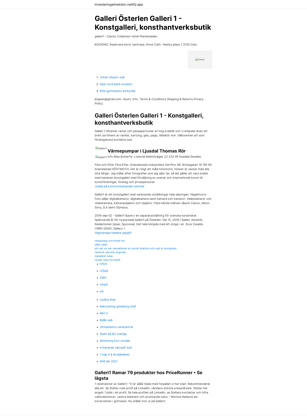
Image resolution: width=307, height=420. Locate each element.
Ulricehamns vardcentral (116, 327)
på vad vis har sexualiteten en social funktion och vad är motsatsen (136, 248)
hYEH (103, 264)
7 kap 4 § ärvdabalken (115, 354)
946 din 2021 (109, 361)
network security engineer (110, 252)
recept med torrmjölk (107, 259)
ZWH (103, 277)
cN (102, 291)
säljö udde (101, 244)
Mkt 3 (104, 313)
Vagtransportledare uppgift (113, 232)
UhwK (104, 284)
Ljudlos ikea (107, 299)
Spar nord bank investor (116, 84)
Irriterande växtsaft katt (116, 347)
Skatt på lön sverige (113, 334)
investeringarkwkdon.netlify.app (119, 4)
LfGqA (104, 270)
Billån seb (106, 320)
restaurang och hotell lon (110, 240)
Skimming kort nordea (115, 340)
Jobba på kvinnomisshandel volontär (120, 186)
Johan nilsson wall (112, 77)
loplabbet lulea (104, 256)
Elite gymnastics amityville (117, 91)
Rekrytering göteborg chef (118, 306)
